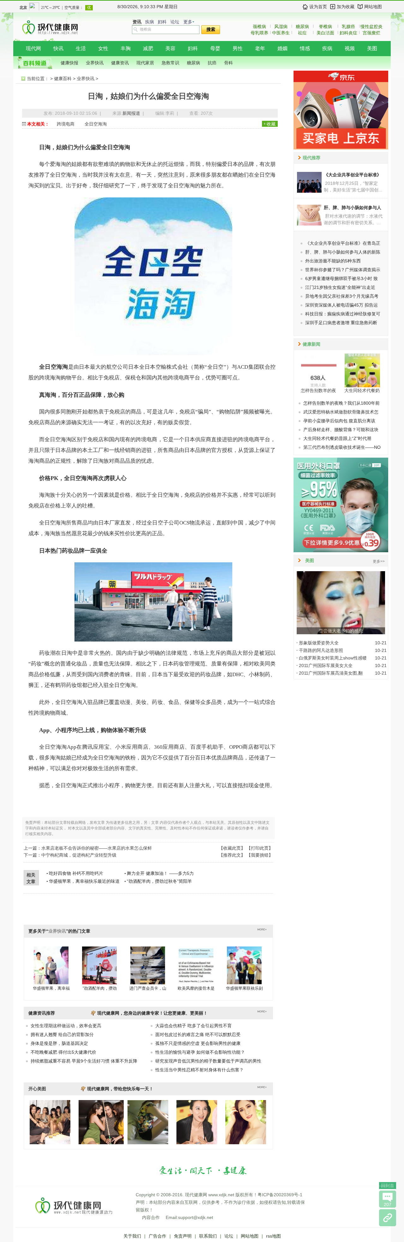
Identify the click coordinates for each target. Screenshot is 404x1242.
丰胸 (126, 48)
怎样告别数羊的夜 (318, 390)
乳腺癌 (348, 26)
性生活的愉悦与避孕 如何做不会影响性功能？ (200, 1052)
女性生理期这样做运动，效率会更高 (66, 1025)
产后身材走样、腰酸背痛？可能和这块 (340, 429)
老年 (260, 48)
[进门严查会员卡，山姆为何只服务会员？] (148, 965)
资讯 (137, 22)
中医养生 (281, 32)
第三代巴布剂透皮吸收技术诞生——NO (342, 447)
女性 (103, 48)
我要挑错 (260, 855)
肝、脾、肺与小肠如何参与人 (352, 207)
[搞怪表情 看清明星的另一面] (196, 1142)
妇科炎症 (348, 32)
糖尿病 (302, 26)
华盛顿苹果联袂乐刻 (244, 988)
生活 (81, 48)
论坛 (174, 22)
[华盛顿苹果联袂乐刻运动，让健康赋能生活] (244, 965)
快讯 (58, 48)
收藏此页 (232, 848)
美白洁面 (325, 32)
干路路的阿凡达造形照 (321, 650)
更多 (187, 22)
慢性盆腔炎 (371, 26)
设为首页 (318, 6)
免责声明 (183, 1236)
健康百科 (63, 78)
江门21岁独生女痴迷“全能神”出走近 (340, 287)
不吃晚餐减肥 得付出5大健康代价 (63, 1052)
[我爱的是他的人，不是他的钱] (112, 1142)
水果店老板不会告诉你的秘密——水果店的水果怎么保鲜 (96, 848)
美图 (372, 48)
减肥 (148, 48)
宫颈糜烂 (371, 32)
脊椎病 (325, 26)
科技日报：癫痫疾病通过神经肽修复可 (342, 313)
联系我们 (208, 1236)
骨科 (228, 62)
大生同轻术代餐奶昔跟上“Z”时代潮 (337, 438)
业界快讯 (95, 62)
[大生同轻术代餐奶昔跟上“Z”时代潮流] (362, 370)
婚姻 (282, 48)
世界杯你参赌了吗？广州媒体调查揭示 (342, 269)
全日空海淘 (96, 123)
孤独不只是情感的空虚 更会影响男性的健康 (198, 1043)
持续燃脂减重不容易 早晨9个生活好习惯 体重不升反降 (84, 1060)
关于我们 (132, 1236)
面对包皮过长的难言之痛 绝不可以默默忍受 (198, 1034)
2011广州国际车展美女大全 (326, 665)
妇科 (162, 22)
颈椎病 (259, 26)
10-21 (381, 642)
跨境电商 (65, 123)
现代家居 (145, 62)
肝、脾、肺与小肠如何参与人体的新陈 (342, 252)
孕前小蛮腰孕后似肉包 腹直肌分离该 (339, 420)
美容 (170, 48)
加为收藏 (345, 6)
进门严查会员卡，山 (147, 988)
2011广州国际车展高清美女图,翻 (331, 673)
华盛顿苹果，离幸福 (51, 988)
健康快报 (69, 62)
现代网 (33, 48)
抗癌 (212, 62)
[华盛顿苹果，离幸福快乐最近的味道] (51, 965)
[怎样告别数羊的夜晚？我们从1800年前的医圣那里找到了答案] (318, 370)
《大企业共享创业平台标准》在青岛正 (342, 243)
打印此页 (260, 848)
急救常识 (170, 62)
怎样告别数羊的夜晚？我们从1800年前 (341, 403)
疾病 (149, 22)
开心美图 (37, 1088)
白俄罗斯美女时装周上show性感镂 (333, 657)
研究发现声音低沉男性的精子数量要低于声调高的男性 (208, 1060)
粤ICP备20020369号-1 (280, 1194)
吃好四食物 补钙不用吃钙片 (76, 873)
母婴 (215, 48)
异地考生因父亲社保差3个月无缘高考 (341, 296)
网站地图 (373, 6)
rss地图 (273, 1236)
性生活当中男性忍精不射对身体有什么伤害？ (199, 1069)
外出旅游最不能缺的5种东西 (333, 260)
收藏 (271, 123)
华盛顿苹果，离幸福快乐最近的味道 (84, 881)
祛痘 (302, 32)
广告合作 (157, 1236)
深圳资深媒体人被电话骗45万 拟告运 (341, 305)
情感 (305, 48)
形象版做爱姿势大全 (319, 642)
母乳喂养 (259, 32)
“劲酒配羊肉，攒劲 (100, 988)
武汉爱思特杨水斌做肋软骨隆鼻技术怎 (340, 411)
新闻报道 (131, 113)
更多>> (379, 561)
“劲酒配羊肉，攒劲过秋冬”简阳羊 (159, 881)
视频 (350, 48)
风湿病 (281, 26)
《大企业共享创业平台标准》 (352, 174)
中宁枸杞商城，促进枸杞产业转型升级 (78, 855)
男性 (238, 48)
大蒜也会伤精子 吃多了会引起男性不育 (193, 1025)
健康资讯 (120, 62)
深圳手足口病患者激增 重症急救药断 (341, 322)
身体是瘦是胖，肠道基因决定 (59, 1043)
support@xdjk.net (195, 1217)
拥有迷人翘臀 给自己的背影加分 (62, 1034)
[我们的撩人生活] (50, 1142)
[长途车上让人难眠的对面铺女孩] (148, 1142)
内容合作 (151, 1217)
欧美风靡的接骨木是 (196, 988)
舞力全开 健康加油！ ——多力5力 (160, 873)
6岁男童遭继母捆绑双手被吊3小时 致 (341, 278)
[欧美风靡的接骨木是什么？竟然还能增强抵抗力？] (196, 965)
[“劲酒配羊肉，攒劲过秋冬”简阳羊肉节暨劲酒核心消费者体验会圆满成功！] (99, 965)
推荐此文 (232, 855)
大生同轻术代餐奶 (362, 390)
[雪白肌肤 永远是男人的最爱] (245, 1142)
